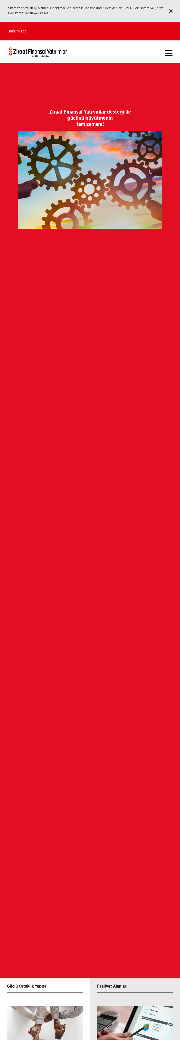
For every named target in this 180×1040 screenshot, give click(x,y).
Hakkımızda (17, 31)
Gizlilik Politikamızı (137, 8)
